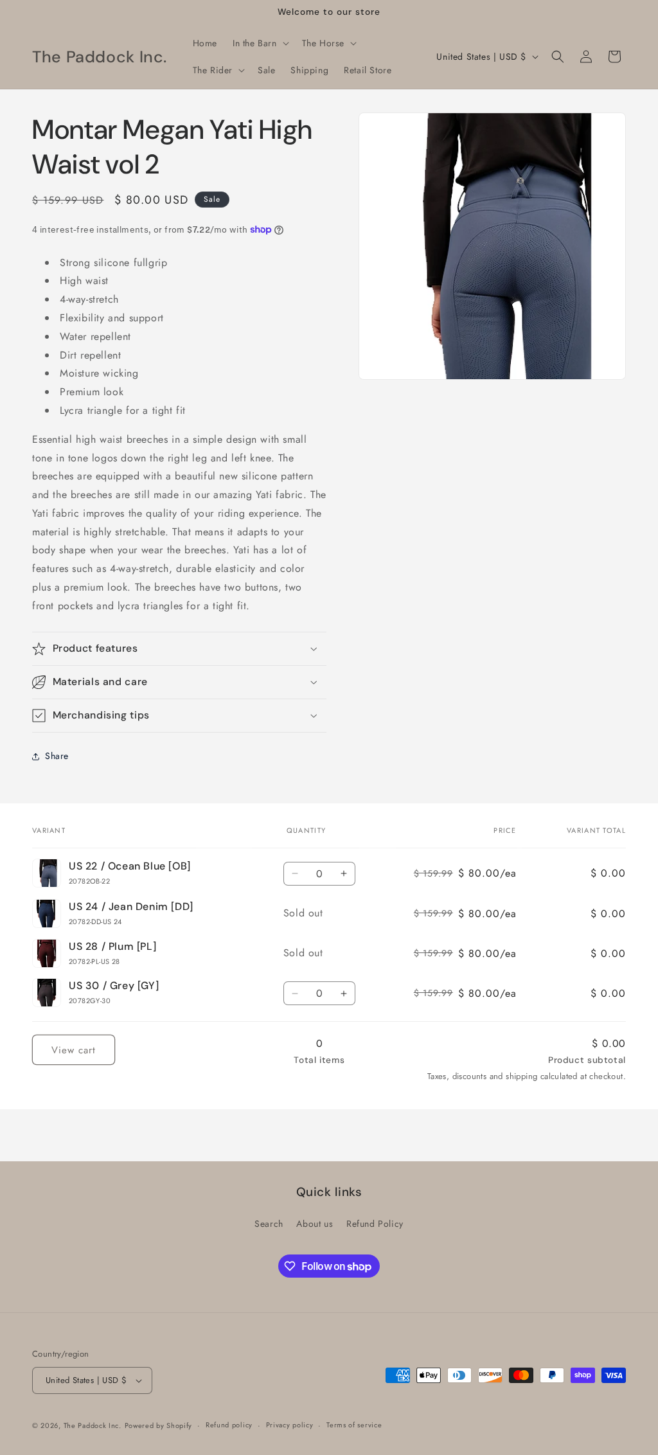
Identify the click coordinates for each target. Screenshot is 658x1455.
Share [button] (57, 755)
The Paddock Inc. (92, 1425)
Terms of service (354, 1425)
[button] (259, 43)
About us (314, 1223)
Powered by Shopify (159, 1425)
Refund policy (229, 1425)
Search (268, 1223)
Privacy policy (290, 1425)
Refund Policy (375, 1223)
